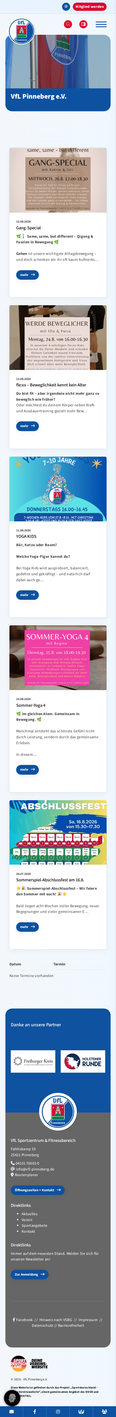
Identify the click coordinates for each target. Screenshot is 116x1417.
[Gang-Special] (58, 180)
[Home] (21, 31)
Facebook (24, 1320)
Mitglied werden (90, 6)
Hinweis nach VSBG (55, 1320)
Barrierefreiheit (71, 1325)
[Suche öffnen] (68, 24)
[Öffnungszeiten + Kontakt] (11, 1411)
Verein (27, 1220)
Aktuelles (29, 1214)
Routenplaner (26, 1175)
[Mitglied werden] (104, 1411)
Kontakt (28, 1231)
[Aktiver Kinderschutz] (81, 1411)
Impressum (88, 1320)
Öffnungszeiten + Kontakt (34, 1190)
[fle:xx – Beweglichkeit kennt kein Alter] (58, 337)
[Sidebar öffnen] (83, 24)
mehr (24, 274)
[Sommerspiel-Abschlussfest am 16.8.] (58, 832)
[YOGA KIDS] (58, 489)
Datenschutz (42, 1325)
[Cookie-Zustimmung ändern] (12, 1398)
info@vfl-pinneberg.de (35, 1169)
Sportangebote (34, 1225)
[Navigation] (99, 24)
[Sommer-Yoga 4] (58, 657)
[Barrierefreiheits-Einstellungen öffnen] (66, 7)
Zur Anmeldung (26, 1274)
